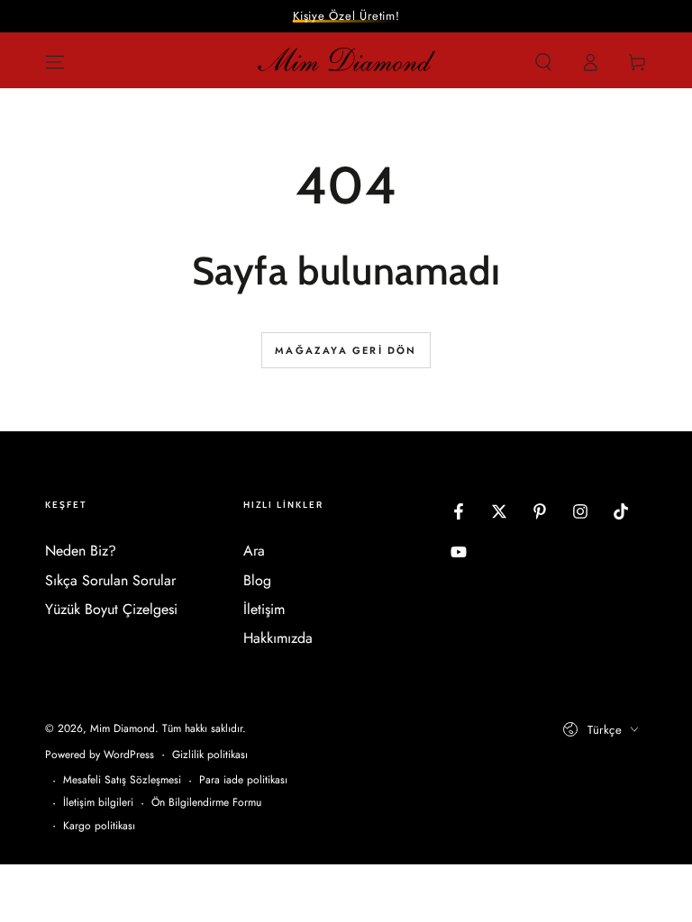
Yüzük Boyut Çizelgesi (111, 609)
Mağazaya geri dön (345, 350)
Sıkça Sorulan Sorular (110, 580)
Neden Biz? (80, 550)
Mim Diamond (122, 728)
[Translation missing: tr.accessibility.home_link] (346, 62)
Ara (254, 550)
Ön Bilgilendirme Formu (206, 802)
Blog (257, 580)
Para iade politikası (243, 780)
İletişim (264, 609)
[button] (543, 62)
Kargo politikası (99, 826)
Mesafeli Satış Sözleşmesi (122, 780)
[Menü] (55, 62)
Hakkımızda (278, 638)
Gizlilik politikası (210, 755)
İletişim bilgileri (98, 802)
